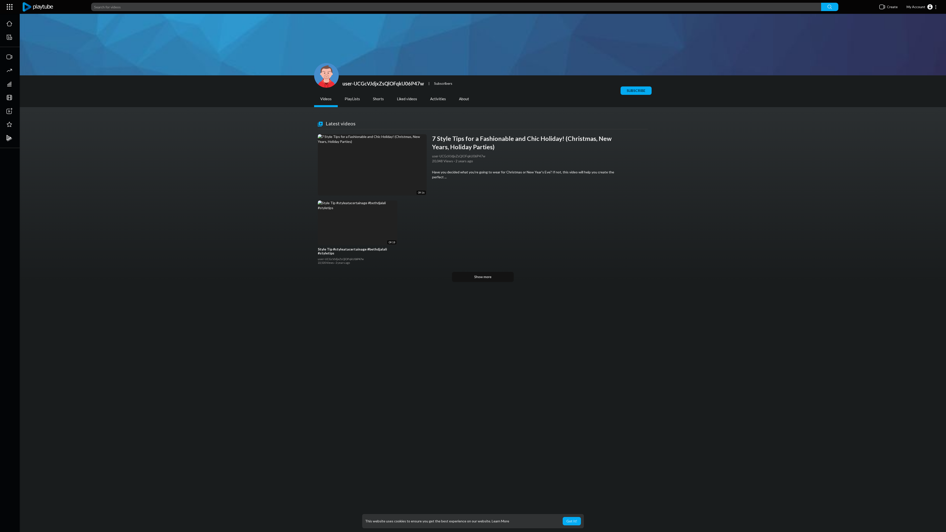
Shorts (378, 99)
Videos (326, 99)
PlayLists (352, 99)
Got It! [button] (571, 521)
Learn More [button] (500, 521)
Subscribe (636, 90)
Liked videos (407, 99)
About (464, 99)
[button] (922, 7)
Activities (438, 99)
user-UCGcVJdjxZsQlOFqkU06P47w (383, 83)
